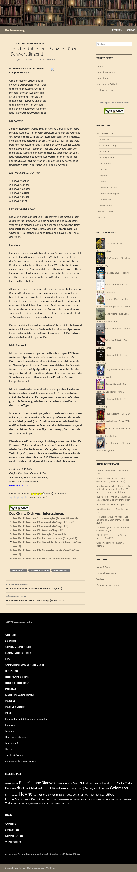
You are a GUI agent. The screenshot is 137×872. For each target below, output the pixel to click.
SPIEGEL (100, 217)
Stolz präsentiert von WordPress (41, 868)
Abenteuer (10, 634)
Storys (8, 748)
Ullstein (65, 803)
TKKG (48, 803)
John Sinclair (58, 794)
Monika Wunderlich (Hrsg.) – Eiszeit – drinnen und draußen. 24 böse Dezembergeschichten (113, 489)
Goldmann (119, 787)
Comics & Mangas (108, 145)
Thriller (9, 803)
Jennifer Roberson (39, 570)
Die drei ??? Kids (124, 783)
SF (107, 799)
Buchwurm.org (15, 30)
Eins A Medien (32, 788)
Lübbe (109, 794)
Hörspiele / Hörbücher (17, 682)
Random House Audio (68, 799)
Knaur (84, 794)
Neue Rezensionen (105, 71)
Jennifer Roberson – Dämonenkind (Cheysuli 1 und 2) (44, 522)
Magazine (10, 700)
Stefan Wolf (126, 800)
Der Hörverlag (95, 783)
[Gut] (22, 497)
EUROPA (54, 788)
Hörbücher (105, 163)
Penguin (27, 800)
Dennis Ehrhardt (80, 783)
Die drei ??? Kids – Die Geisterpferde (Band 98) (112, 536)
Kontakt (131, 30)
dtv (20, 787)
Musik (8, 712)
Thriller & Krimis (14, 754)
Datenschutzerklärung (107, 585)
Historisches (11, 670)
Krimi (102, 795)
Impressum (117, 30)
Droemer (10, 788)
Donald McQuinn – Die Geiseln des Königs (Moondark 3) (35, 598)
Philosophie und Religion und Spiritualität (26, 718)
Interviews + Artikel (106, 84)
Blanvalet (49, 782)
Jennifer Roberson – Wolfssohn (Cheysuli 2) (38, 530)
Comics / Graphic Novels (18, 646)
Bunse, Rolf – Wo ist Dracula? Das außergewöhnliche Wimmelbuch (113, 498)
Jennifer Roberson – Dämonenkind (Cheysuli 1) (40, 526)
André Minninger (12, 783)
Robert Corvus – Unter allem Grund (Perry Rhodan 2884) (111, 480)
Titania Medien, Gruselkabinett (30, 803)
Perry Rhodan (40, 799)
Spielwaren (105, 199)
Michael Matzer (46, 59)
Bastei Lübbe (30, 782)
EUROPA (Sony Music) (72, 788)
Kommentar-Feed (14, 835)
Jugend (103, 175)
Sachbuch (10, 730)
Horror (103, 169)
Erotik (44, 788)
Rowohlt (82, 799)
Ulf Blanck (55, 803)
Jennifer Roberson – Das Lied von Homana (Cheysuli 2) (45, 538)
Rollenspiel (11, 724)
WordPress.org (13, 841)
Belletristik (105, 139)
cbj (71, 783)
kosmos (95, 794)
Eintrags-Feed (12, 829)
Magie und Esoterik (15, 706)
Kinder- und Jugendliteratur (19, 694)
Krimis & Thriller (108, 187)
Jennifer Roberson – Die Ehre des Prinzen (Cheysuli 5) (45, 558)
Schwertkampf (61, 570)
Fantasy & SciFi (107, 157)
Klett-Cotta (72, 794)
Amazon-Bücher (104, 133)
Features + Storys (105, 90)
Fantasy (88, 788)
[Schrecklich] (11, 497)
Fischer (104, 788)
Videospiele (105, 205)
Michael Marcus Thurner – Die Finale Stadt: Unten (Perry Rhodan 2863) (113, 519)
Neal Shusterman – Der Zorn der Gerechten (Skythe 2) (34, 586)
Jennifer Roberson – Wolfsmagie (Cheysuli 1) (39, 534)
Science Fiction (94, 799)
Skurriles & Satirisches (16, 736)
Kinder (103, 181)
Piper (53, 799)
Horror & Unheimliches (17, 676)
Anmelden (10, 823)
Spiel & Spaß (11, 742)
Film (7, 658)
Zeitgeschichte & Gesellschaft (20, 760)
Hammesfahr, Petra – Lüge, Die (112, 504)
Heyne (25, 794)
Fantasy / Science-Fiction (30, 43)
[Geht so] (18, 497)
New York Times (104, 211)
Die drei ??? (109, 783)
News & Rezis (103, 567)
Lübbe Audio (14, 799)
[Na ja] (14, 497)
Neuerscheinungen (109, 193)
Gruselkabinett (11, 795)
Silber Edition (115, 799)
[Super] (25, 497)
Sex (103, 799)
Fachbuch (104, 151)
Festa (96, 788)
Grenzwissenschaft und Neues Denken (25, 664)
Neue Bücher (103, 77)
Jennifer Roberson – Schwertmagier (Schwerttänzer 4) (45, 518)
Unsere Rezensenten (106, 573)
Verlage (100, 579)
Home (99, 65)
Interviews (10, 688)
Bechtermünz (19, 570)
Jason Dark (45, 794)
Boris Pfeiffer (63, 783)
